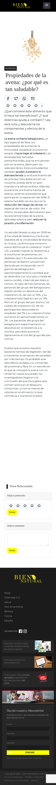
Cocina (8, 616)
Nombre (11, 733)
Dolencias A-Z (12, 597)
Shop (7, 593)
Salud (7, 602)
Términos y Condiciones (34, 777)
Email (9, 724)
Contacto (34, 780)
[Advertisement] (27, 21)
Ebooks (8, 620)
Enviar (12, 512)
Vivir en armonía (13, 606)
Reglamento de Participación (16, 780)
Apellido (11, 743)
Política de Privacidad (13, 777)
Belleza (8, 611)
